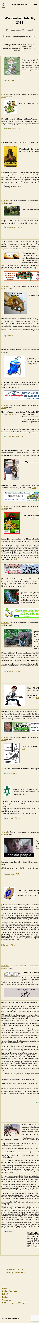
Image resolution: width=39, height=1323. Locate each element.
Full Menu (6, 1294)
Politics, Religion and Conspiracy (15, 1303)
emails (3, 97)
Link (15, 559)
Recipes (5, 1297)
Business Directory (9, 1291)
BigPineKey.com (19, 4)
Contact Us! (7, 1300)
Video (34, 488)
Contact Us (5, 94)
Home (4, 1288)
